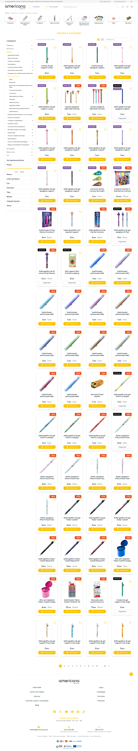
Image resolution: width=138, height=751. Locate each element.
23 (105, 666)
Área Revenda (105, 1)
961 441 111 (99, 730)
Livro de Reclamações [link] (83, 736)
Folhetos (101, 701)
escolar (21, 13)
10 (97, 666)
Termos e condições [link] (42, 736)
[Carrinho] (132, 7)
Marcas (37, 696)
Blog (37, 705)
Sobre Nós (37, 687)
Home (7, 13)
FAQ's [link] (50, 736)
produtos (14, 13)
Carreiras (101, 696)
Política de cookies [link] (71, 736)
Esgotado (122, 118)
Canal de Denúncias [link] (95, 736)
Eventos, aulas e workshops (37, 701)
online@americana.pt (39, 730)
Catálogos (101, 692)
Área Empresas (119, 1)
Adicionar (48, 77)
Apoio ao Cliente (69, 718)
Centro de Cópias (37, 692)
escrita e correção (31, 13)
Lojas (101, 687)
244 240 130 (69, 730)
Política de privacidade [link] (59, 736)
